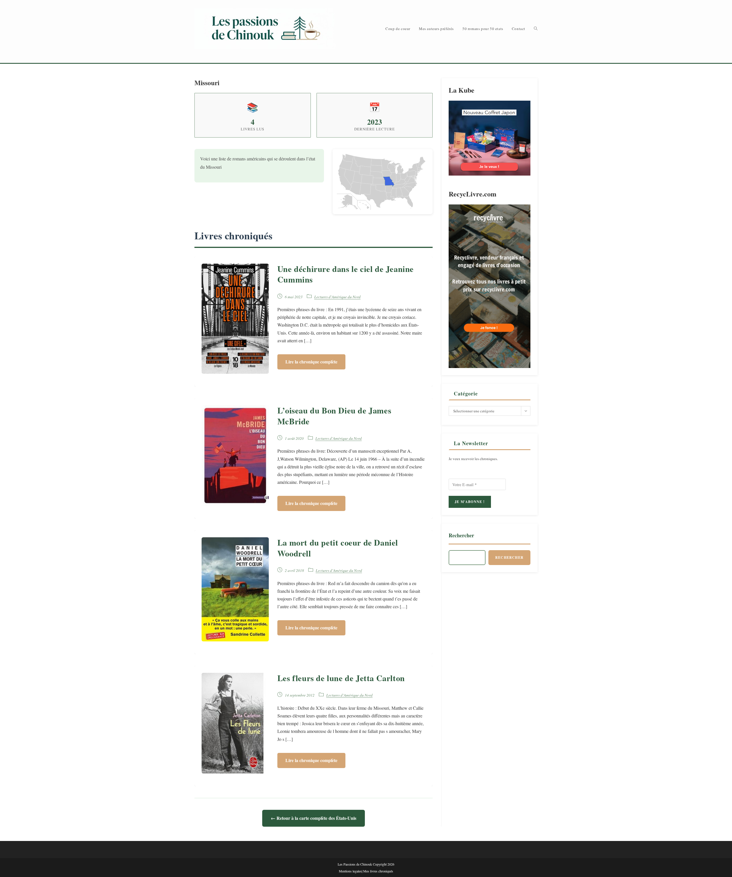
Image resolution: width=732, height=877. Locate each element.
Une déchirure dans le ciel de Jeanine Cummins (345, 274)
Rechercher (461, 535)
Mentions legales (350, 871)
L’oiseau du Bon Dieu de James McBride (334, 415)
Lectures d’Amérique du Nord (337, 296)
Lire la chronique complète (311, 361)
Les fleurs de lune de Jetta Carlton (341, 678)
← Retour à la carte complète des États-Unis (313, 818)
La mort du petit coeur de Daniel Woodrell (337, 547)
